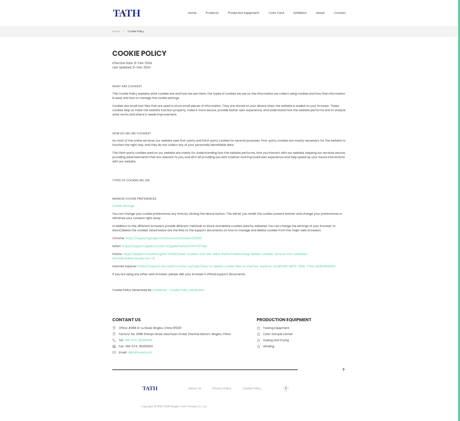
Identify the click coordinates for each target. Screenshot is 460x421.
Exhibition (300, 13)
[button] (343, 369)
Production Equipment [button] (243, 13)
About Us (194, 388)
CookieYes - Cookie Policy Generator (178, 290)
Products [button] (212, 13)
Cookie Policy (251, 388)
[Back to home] (126, 13)
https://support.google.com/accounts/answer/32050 (163, 238)
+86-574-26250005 (138, 340)
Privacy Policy (221, 388)
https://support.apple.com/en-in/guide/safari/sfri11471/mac (164, 246)
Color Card (276, 13)
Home (192, 13)
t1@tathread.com (139, 352)
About (320, 13)
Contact (340, 13)
